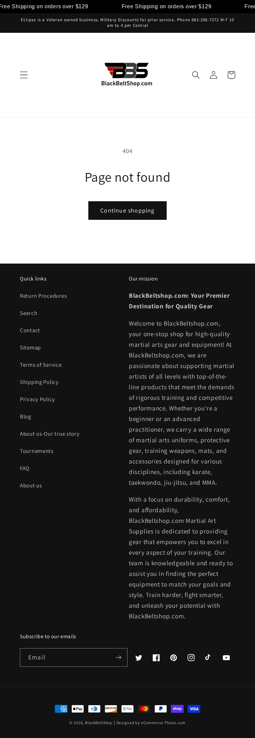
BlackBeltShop (99, 722)
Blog (25, 416)
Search (28, 313)
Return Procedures (43, 295)
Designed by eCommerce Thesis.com (151, 722)
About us (31, 485)
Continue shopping (127, 210)
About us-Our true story (50, 433)
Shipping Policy (39, 382)
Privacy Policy (37, 399)
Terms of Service (41, 364)
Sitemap (30, 347)
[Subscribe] (118, 657)
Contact (30, 330)
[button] (24, 75)
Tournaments (36, 451)
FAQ (25, 468)
